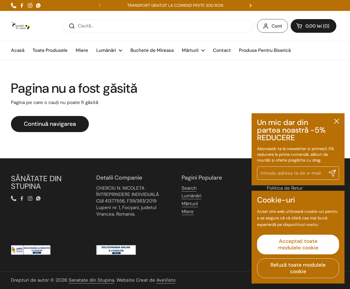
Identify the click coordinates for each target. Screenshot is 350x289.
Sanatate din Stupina (91, 280)
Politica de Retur (285, 188)
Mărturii (190, 204)
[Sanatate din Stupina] (20, 25)
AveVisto (166, 280)
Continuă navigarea (50, 124)
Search (189, 188)
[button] (313, 26)
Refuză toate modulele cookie (298, 268)
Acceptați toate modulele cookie (298, 244)
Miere (188, 211)
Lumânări (191, 196)
